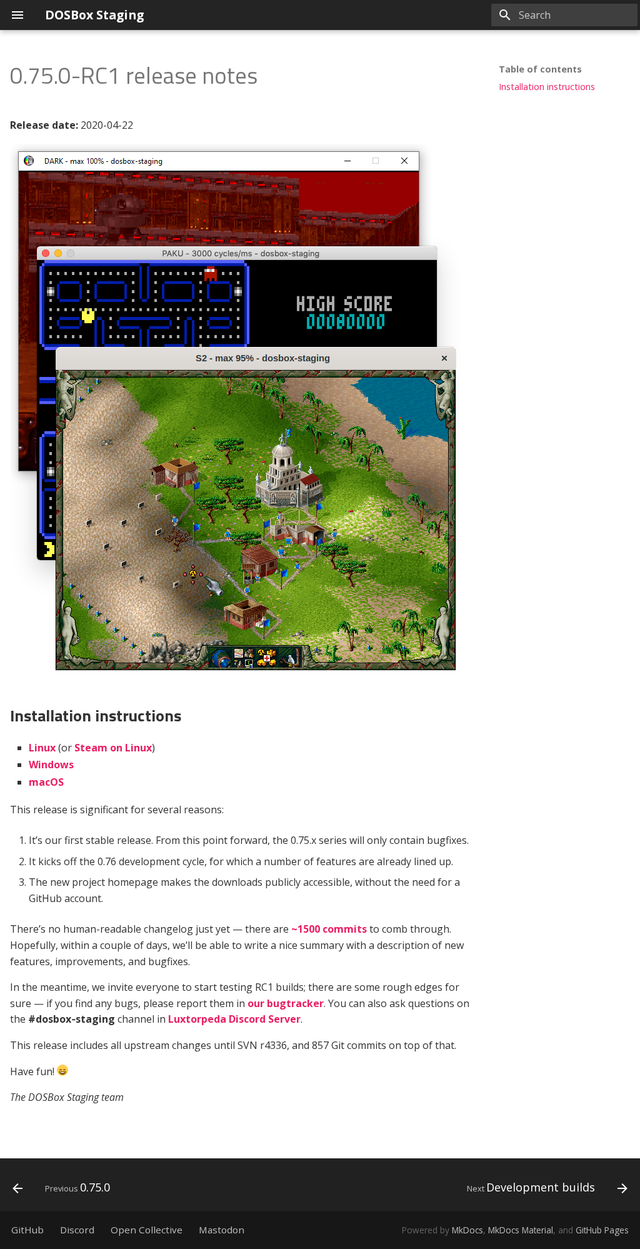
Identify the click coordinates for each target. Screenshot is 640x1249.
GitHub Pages (602, 1230)
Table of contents (540, 69)
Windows (51, 764)
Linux (42, 748)
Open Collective (146, 1229)
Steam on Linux (113, 748)
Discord (77, 1229)
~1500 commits (329, 929)
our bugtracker (286, 1003)
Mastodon (221, 1229)
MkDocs (467, 1230)
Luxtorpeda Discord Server (234, 1019)
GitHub (27, 1229)
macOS (46, 782)
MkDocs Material (520, 1230)
